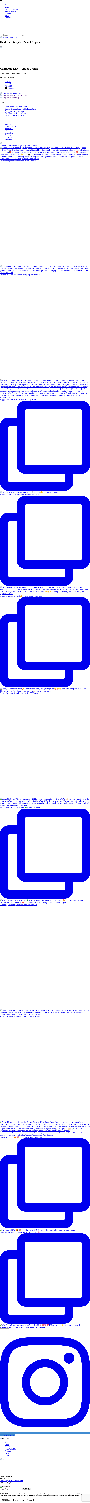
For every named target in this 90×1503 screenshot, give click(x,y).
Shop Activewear (11, 9)
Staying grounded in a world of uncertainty (20, 109)
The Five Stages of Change (15, 115)
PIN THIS (8, 86)
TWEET (8, 84)
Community (9, 14)
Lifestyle (8, 131)
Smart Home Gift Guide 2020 (16, 107)
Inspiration (9, 129)
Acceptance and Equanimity (15, 111)
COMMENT (13, 88)
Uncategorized (10, 137)
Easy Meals (9, 124)
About (7, 5)
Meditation (9, 133)
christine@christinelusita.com (11, 1481)
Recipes (8, 135)
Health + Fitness (11, 127)
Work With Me (10, 11)
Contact (7, 18)
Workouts (8, 139)
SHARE (8, 82)
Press (7, 16)
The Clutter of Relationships (15, 113)
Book (7, 7)
